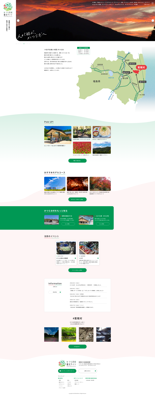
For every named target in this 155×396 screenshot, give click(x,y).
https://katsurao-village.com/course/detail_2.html (100, 186)
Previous (18, 20)
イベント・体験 (119, 2)
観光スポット (101, 2)
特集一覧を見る (77, 160)
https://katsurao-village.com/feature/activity (82, 133)
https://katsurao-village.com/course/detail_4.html (54, 186)
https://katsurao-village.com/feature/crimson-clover (82, 149)
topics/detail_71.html (88, 306)
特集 (95, 2)
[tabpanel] (77, 20)
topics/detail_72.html (88, 284)
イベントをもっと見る (77, 270)
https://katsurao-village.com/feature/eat (102, 133)
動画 (137, 4)
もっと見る (67, 223)
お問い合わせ (87, 371)
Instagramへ (77, 346)
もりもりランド (120, 4)
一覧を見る (54, 292)
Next (153, 20)
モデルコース (110, 2)
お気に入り (148, 2)
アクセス (142, 2)
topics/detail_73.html (88, 295)
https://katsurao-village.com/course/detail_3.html (77, 186)
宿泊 (136, 2)
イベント (61, 386)
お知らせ (69, 384)
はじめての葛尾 (97, 4)
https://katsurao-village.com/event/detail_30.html (88, 253)
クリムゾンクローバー (109, 4)
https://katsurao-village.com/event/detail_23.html (66, 253)
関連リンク (77, 384)
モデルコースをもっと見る (77, 199)
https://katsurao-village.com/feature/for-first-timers (57, 136)
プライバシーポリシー (79, 382)
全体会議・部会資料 (90, 380)
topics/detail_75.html (88, 289)
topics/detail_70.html (88, 300)
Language (147, 4)
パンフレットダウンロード (68, 371)
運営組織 (76, 380)
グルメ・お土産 (129, 2)
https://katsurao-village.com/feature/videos (102, 149)
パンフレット (130, 4)
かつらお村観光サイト (7, 3)
